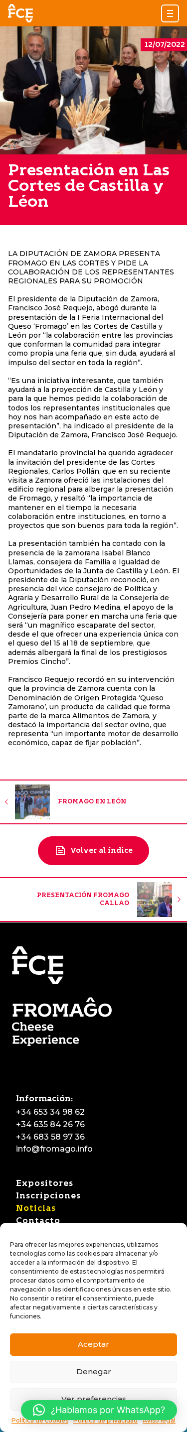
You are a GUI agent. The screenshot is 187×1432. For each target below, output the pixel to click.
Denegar (93, 1371)
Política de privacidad (105, 1420)
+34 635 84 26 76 (50, 1124)
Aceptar (93, 1344)
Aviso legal (159, 1420)
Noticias (36, 1208)
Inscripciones (48, 1195)
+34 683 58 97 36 (50, 1137)
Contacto (38, 1220)
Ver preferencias (93, 1399)
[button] (170, 13)
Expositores (44, 1183)
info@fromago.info (54, 1149)
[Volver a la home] (20, 13)
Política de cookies (39, 1420)
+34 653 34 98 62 (50, 1112)
